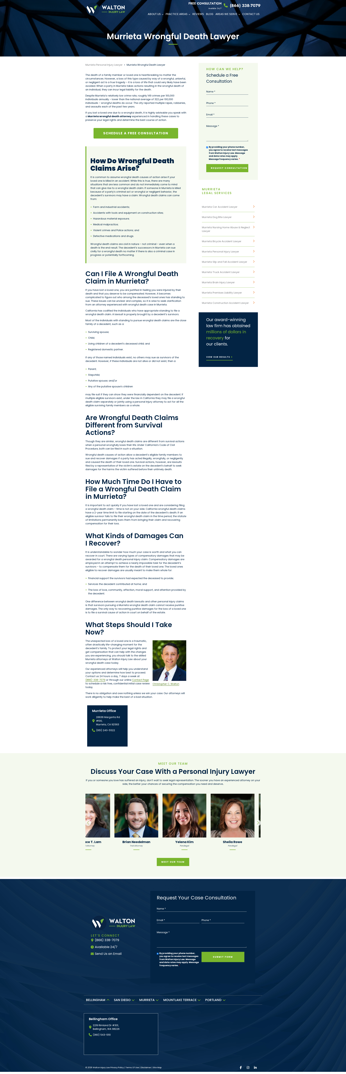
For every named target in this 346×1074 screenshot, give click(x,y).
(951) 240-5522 (105, 730)
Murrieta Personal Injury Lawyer (104, 64)
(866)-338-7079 (95, 680)
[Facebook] (241, 1068)
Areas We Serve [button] (226, 14)
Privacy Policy (117, 1067)
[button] (163, 14)
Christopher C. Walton (166, 684)
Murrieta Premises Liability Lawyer (222, 292)
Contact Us (251, 14)
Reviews (198, 14)
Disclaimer (146, 1067)
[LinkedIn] (255, 1068)
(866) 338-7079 (245, 5)
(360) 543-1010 (102, 1034)
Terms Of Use (132, 1067)
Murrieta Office (104, 711)
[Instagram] (248, 1068)
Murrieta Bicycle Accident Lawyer (221, 241)
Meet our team (173, 861)
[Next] (258, 823)
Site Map (157, 1067)
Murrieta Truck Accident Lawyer (221, 272)
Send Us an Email (108, 954)
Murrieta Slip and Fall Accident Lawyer (224, 262)
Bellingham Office (103, 1019)
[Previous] (88, 823)
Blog (209, 14)
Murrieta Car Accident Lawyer (219, 207)
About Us (154, 14)
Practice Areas (176, 14)
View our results (218, 357)
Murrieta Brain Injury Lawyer (218, 282)
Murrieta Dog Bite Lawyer (217, 217)
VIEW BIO (125, 815)
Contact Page (140, 680)
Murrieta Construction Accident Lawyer (225, 303)
